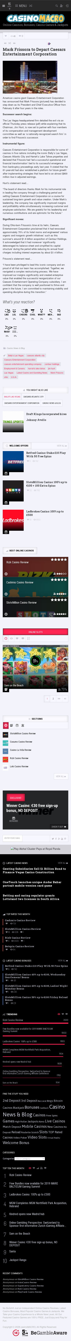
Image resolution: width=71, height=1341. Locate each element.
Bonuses (32, 1107)
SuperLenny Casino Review (31, 1285)
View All (61, 445)
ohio (6, 376)
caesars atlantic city (36, 355)
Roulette (26, 1132)
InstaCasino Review (27, 1282)
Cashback (44, 1108)
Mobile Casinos (34, 1126)
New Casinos (55, 1126)
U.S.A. (14, 376)
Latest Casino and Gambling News (32, 372)
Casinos (39, 1115)
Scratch (35, 1132)
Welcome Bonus (16, 1143)
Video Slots (37, 1137)
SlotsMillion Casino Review (31, 1279)
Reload (16, 1132)
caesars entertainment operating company (23, 363)
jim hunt (51, 368)
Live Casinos (55, 1121)
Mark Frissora (57, 372)
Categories (8, 1158)
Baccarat (42, 1101)
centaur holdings (52, 363)
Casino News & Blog (16, 348)
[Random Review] (9, 43)
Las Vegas (8, 372)
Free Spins (52, 1115)
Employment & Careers (14, 368)
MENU (22, 6)
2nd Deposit (12, 1100)
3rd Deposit (29, 1100)
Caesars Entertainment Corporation (20, 359)
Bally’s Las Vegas (16, 355)
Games (8, 1121)
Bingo (50, 1100)
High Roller (21, 1121)
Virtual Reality (53, 1138)
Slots (43, 1132)
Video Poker (20, 1137)
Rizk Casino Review (27, 1289)
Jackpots (32, 1121)
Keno (41, 1121)
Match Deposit (12, 1126)
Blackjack (18, 1107)
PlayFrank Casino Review (30, 1292)
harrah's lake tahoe (36, 368)
